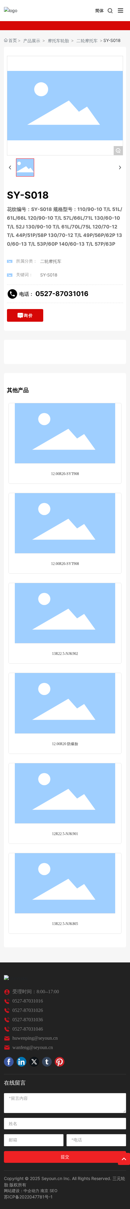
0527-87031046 (27, 1029)
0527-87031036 (27, 1019)
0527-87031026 (27, 1010)
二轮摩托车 (87, 40)
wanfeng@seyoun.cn (32, 1047)
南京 (44, 1190)
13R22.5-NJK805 (65, 924)
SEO (53, 1190)
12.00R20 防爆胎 (65, 744)
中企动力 (31, 1190)
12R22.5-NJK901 (65, 834)
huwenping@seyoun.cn (35, 1038)
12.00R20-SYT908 (65, 474)
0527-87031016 (62, 294)
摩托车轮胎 (58, 40)
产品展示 (31, 40)
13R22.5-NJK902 (65, 654)
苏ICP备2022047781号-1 (28, 1196)
